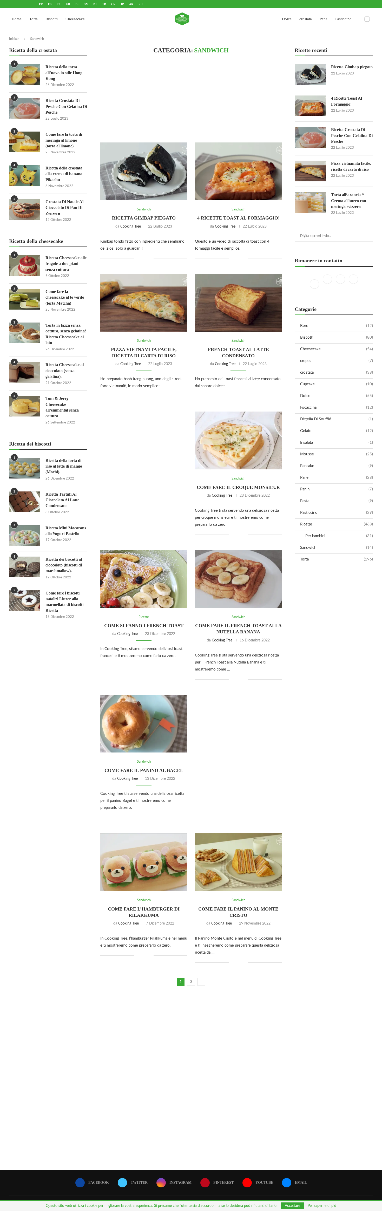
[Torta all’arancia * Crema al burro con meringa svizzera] (310, 202)
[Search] (358, 19)
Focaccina (336, 407)
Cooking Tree (130, 226)
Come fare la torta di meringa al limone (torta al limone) (63, 140)
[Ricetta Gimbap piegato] (143, 171)
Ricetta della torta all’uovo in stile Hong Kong (63, 73)
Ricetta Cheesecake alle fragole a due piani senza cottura (66, 264)
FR (41, 4)
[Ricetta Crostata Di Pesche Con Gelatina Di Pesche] (310, 137)
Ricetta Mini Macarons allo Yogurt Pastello (65, 531)
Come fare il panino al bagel (143, 770)
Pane (323, 19)
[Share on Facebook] (141, 258)
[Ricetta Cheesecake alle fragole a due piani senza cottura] (24, 265)
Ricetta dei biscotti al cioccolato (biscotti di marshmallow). (63, 565)
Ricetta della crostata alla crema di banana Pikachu (63, 174)
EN (59, 4)
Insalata (336, 442)
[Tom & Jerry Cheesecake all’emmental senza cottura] (24, 406)
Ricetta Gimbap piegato (144, 218)
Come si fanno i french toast (143, 625)
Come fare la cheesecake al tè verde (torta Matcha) (64, 297)
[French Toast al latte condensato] (238, 303)
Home (17, 19)
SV (86, 4)
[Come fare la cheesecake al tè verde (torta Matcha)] (24, 299)
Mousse (336, 454)
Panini (336, 489)
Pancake (336, 466)
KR (68, 4)
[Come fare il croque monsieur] (238, 440)
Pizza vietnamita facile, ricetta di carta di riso (351, 166)
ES (49, 4)
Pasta (336, 501)
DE (77, 4)
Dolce (287, 19)
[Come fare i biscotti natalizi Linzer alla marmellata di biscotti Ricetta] (24, 600)
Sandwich (336, 548)
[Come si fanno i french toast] (143, 579)
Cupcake (336, 384)
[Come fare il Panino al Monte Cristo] (238, 862)
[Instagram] (340, 284)
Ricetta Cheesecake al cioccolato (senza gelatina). (64, 370)
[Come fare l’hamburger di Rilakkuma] (143, 862)
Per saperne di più (322, 1206)
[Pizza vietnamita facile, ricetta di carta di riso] (143, 303)
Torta (33, 19)
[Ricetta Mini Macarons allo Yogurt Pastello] (24, 535)
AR (131, 4)
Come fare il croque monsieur (238, 487)
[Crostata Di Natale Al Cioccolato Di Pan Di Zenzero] (24, 209)
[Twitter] (327, 284)
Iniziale (14, 39)
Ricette (336, 524)
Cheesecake (75, 19)
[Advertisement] (191, 98)
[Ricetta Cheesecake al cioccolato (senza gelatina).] (24, 372)
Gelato (336, 431)
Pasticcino (343, 19)
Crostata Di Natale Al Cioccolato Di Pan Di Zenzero (64, 208)
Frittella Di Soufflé (336, 419)
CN (113, 4)
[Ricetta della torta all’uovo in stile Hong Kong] (24, 74)
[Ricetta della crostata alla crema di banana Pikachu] (24, 175)
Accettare (292, 1206)
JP (122, 4)
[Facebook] (314, 284)
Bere (336, 326)
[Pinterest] (353, 284)
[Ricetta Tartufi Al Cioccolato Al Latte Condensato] (24, 501)
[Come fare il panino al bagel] (143, 724)
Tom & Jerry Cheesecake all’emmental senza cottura (62, 407)
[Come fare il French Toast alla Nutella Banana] (238, 579)
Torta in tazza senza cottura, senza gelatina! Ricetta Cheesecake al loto (65, 334)
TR (104, 4)
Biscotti (51, 19)
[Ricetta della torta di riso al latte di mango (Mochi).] (24, 468)
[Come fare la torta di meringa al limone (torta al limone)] (24, 142)
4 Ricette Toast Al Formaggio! (238, 218)
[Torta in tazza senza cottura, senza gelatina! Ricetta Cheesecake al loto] (24, 333)
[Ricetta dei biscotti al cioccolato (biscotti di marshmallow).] (24, 567)
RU (141, 4)
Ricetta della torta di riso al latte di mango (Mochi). (63, 466)
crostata (305, 19)
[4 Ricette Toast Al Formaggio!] (238, 171)
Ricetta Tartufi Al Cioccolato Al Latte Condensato (62, 500)
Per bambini (339, 536)
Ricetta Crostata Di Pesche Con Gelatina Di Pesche (352, 135)
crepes (336, 361)
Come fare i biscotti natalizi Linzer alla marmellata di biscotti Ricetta (64, 602)
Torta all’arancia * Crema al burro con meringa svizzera (348, 201)
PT (95, 4)
